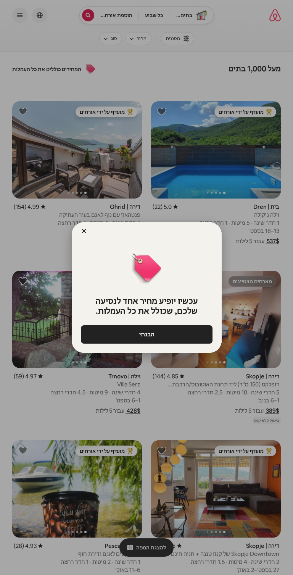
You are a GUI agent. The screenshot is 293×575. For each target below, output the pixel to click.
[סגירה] (84, 231)
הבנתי (146, 334)
